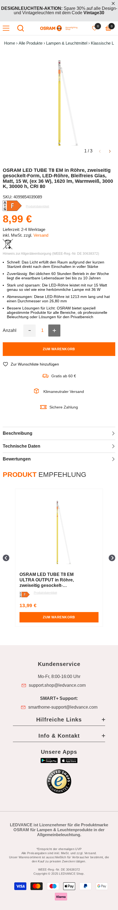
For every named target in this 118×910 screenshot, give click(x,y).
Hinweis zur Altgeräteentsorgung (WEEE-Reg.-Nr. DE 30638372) (51, 254)
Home (9, 43)
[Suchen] (20, 28)
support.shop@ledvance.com (57, 685)
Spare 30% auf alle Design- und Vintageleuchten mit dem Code (59, 10)
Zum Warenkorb (59, 349)
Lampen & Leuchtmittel (66, 43)
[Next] (110, 151)
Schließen (113, 3)
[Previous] (100, 151)
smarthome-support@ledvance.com (62, 707)
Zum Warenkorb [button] (59, 617)
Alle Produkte (31, 43)
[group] (59, 558)
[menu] (6, 28)
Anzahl (9, 330)
